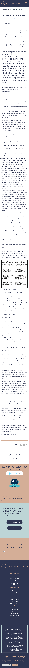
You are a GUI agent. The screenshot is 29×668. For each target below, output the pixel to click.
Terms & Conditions (14, 620)
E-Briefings (14, 609)
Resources (14, 601)
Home (3, 9)
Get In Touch (14, 603)
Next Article (14, 458)
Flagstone (14, 613)
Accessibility (14, 617)
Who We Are (14, 592)
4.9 (14, 481)
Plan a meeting (14, 522)
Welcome (14, 590)
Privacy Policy (14, 615)
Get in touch (14, 528)
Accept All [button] (15, 664)
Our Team (14, 597)
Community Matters (14, 595)
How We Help (14, 599)
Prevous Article (15, 455)
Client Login (14, 611)
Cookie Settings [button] (6, 664)
